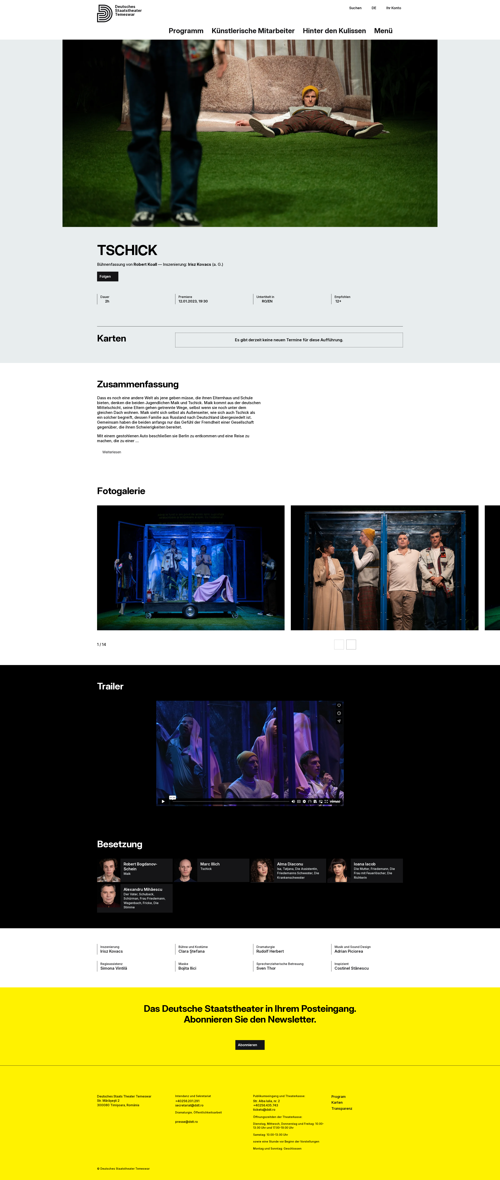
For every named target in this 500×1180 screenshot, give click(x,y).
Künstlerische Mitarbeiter (253, 30)
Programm (186, 30)
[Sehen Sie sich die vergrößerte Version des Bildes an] (191, 567)
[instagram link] (250, 1080)
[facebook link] (238, 1080)
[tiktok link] (262, 1080)
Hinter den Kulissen (334, 30)
